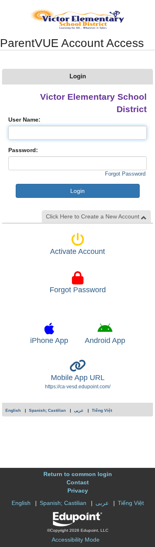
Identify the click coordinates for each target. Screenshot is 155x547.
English (13, 410)
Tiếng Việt (102, 410)
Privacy (77, 490)
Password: (23, 150)
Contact (78, 482)
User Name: (24, 119)
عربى (78, 410)
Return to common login (77, 474)
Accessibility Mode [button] (76, 539)
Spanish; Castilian (47, 410)
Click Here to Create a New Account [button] (93, 216)
